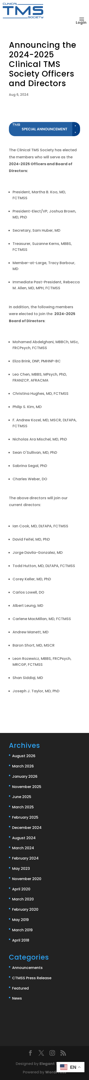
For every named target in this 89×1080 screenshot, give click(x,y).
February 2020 (25, 909)
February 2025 (25, 817)
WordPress (55, 1072)
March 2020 (23, 899)
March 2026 (23, 766)
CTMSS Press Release (31, 978)
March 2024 (23, 848)
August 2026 (23, 756)
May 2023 (21, 868)
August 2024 (24, 838)
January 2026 (24, 776)
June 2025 (21, 796)
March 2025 (23, 807)
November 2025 (26, 786)
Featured (20, 988)
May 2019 (20, 919)
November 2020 (26, 878)
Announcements (27, 967)
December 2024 (27, 827)
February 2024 (25, 858)
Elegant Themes (55, 1063)
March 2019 (22, 930)
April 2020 (21, 889)
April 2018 (20, 940)
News (17, 998)
